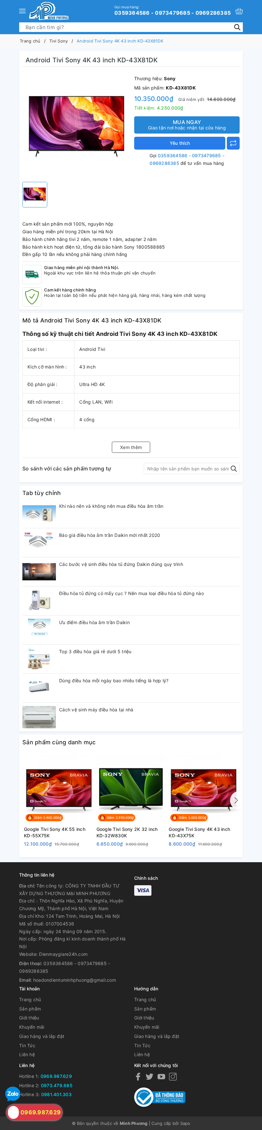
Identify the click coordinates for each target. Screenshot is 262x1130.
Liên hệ (27, 1054)
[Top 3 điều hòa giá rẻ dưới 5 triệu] (39, 659)
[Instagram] (173, 1076)
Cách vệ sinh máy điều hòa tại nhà (96, 709)
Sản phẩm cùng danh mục (59, 742)
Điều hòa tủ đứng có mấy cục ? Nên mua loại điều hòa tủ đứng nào (131, 593)
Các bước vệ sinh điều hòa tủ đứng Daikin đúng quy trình (121, 564)
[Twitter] (149, 1076)
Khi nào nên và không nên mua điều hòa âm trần (111, 506)
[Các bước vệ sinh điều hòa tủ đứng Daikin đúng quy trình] (39, 572)
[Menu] (22, 11)
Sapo (185, 1123)
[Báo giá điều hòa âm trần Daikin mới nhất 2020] (39, 542)
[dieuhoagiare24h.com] (49, 11)
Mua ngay (187, 124)
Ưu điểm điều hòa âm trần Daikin (94, 622)
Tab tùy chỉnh (41, 493)
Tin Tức (27, 1045)
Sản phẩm (30, 1008)
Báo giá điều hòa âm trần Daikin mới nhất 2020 (109, 535)
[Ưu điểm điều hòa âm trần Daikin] (39, 630)
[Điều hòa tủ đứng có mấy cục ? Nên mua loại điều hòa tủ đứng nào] (39, 601)
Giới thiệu (29, 1017)
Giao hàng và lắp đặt (41, 1036)
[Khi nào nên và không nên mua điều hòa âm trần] (39, 513)
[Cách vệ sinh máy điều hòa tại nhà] (39, 717)
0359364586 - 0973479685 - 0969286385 (172, 10)
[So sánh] (233, 143)
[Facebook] (138, 1076)
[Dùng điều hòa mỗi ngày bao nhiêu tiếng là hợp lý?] (39, 688)
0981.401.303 (56, 1094)
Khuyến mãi (31, 1027)
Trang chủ (30, 999)
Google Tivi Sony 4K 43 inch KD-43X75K (199, 832)
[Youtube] (161, 1076)
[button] (235, 800)
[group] (77, 125)
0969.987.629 (56, 1076)
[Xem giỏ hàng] (239, 11)
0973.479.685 (57, 1085)
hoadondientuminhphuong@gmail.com (74, 980)
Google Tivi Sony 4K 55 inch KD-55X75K (54, 832)
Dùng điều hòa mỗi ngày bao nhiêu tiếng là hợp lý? (113, 680)
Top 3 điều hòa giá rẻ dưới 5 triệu (95, 651)
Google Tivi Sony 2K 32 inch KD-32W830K (127, 832)
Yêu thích (180, 143)
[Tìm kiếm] (237, 27)
